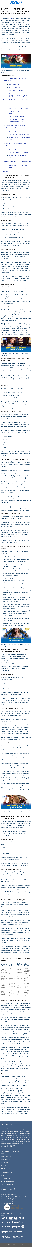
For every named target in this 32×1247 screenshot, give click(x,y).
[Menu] (2, 3)
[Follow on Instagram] (5, 1146)
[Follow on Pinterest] (11, 1146)
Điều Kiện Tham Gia (14, 87)
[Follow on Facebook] (2, 1146)
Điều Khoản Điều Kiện (7, 1181)
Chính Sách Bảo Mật (7, 1178)
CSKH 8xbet (4, 1175)
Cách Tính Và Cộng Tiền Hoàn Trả (18, 152)
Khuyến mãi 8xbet (6, 1172)
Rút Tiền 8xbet (5, 1169)
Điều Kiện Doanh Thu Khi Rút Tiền (18, 109)
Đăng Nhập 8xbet (6, 1156)
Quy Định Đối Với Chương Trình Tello (19, 96)
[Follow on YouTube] (14, 1146)
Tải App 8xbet (5, 1162)
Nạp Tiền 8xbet (5, 1165)
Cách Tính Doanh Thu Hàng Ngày (18, 116)
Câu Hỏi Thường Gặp (7, 1184)
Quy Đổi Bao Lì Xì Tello (15, 93)
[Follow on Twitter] (8, 1146)
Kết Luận (5, 171)
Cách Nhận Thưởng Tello (16, 90)
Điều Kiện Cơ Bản (14, 106)
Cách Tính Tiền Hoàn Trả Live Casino (19, 134)
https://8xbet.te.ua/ (12, 1194)
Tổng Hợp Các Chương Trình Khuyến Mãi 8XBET (17, 161)
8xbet (10, 18)
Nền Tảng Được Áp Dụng (16, 84)
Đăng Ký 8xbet (5, 1159)
